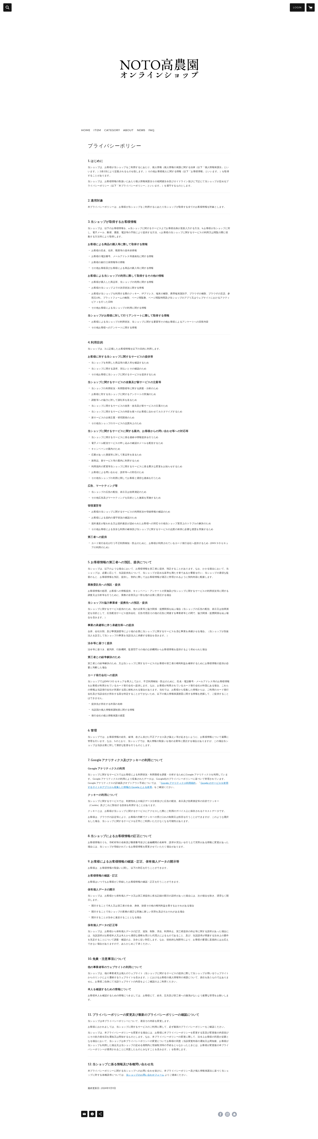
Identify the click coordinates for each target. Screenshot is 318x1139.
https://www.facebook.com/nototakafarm (220, 1114)
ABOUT (128, 130)
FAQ (151, 130)
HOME (85, 130)
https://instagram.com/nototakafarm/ (227, 1114)
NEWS (141, 130)
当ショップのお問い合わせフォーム (145, 1074)
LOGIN (297, 7)
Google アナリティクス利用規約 (178, 782)
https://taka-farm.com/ (234, 1114)
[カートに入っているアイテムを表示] (310, 7)
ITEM (97, 130)
